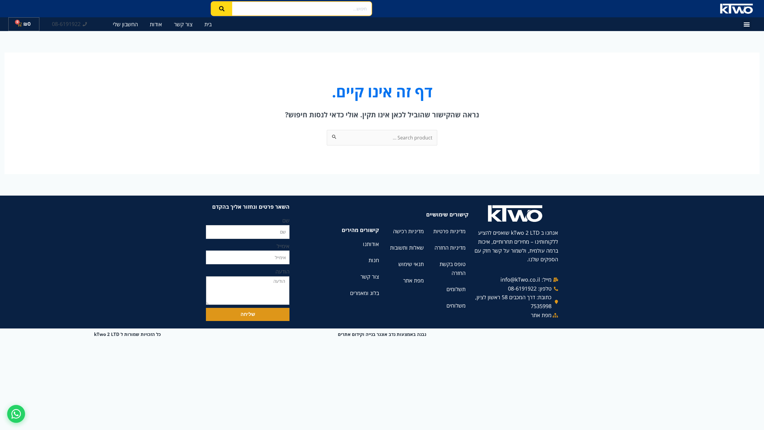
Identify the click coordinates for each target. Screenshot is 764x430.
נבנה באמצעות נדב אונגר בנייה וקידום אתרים (382, 334)
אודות (156, 24)
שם (285, 220)
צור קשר (183, 24)
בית (208, 24)
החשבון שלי (125, 24)
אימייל (283, 246)
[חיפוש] (221, 9)
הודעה (282, 271)
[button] (746, 24)
